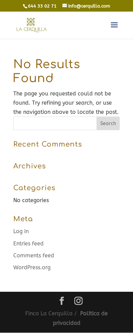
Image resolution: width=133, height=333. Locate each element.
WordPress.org (31, 267)
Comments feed (33, 255)
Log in (21, 231)
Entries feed (28, 243)
